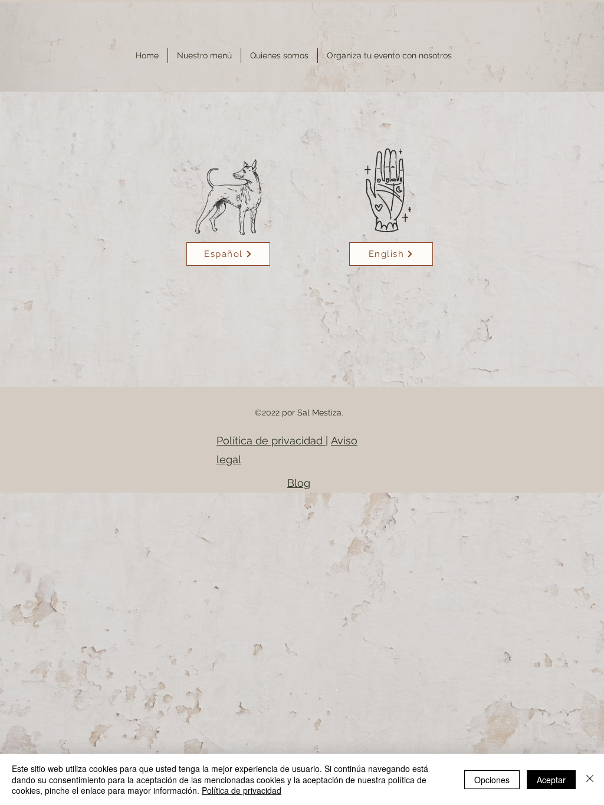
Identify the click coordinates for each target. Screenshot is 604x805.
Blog (298, 483)
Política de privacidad (271, 440)
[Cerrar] (590, 779)
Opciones (492, 780)
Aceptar (551, 780)
